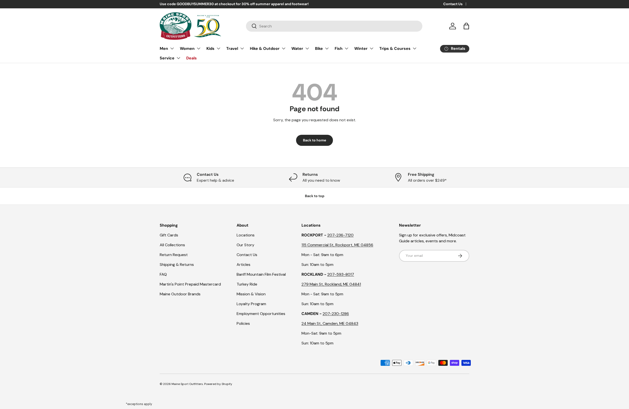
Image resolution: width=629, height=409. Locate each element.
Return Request (174, 254)
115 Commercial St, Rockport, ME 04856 (337, 244)
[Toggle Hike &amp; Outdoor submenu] (283, 48)
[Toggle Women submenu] (198, 48)
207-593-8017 (340, 274)
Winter (361, 48)
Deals (191, 58)
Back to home (314, 140)
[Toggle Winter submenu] (371, 48)
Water (297, 48)
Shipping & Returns (177, 264)
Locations (246, 235)
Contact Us (453, 4)
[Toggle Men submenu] (172, 48)
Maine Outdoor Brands (180, 294)
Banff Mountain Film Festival (261, 274)
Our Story (245, 244)
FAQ (163, 274)
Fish (339, 48)
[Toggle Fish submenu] (346, 48)
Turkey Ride (247, 284)
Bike (319, 48)
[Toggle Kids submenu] (218, 48)
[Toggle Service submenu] (178, 58)
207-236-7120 (340, 235)
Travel (232, 48)
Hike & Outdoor (265, 48)
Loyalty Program (251, 303)
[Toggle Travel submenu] (242, 48)
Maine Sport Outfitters (187, 384)
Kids (210, 48)
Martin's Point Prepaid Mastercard (190, 284)
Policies (243, 323)
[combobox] (334, 26)
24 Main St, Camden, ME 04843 (329, 323)
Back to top (314, 196)
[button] (466, 26)
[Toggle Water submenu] (307, 48)
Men (164, 48)
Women (187, 48)
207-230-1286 (336, 313)
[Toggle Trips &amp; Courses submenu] (414, 48)
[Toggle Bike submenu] (327, 48)
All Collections (172, 244)
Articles (243, 264)
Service (167, 58)
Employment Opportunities (261, 313)
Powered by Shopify (218, 384)
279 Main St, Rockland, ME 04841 (331, 284)
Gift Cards (169, 235)
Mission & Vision (251, 294)
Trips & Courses (395, 48)
